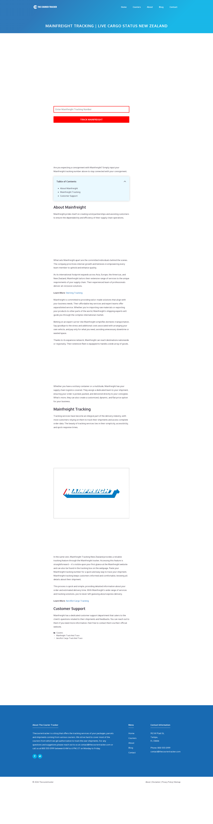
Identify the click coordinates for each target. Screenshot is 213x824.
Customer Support (69, 196)
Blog (161, 7)
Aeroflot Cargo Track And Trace (69, 638)
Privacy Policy (167, 782)
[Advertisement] (91, 53)
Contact (173, 7)
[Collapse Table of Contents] (124, 181)
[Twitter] (40, 756)
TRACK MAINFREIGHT (91, 119)
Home (124, 7)
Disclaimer (156, 782)
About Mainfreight (69, 188)
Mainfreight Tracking (70, 192)
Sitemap (177, 782)
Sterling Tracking (74, 292)
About (150, 7)
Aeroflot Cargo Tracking (77, 600)
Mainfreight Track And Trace (68, 635)
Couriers (137, 7)
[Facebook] (35, 756)
